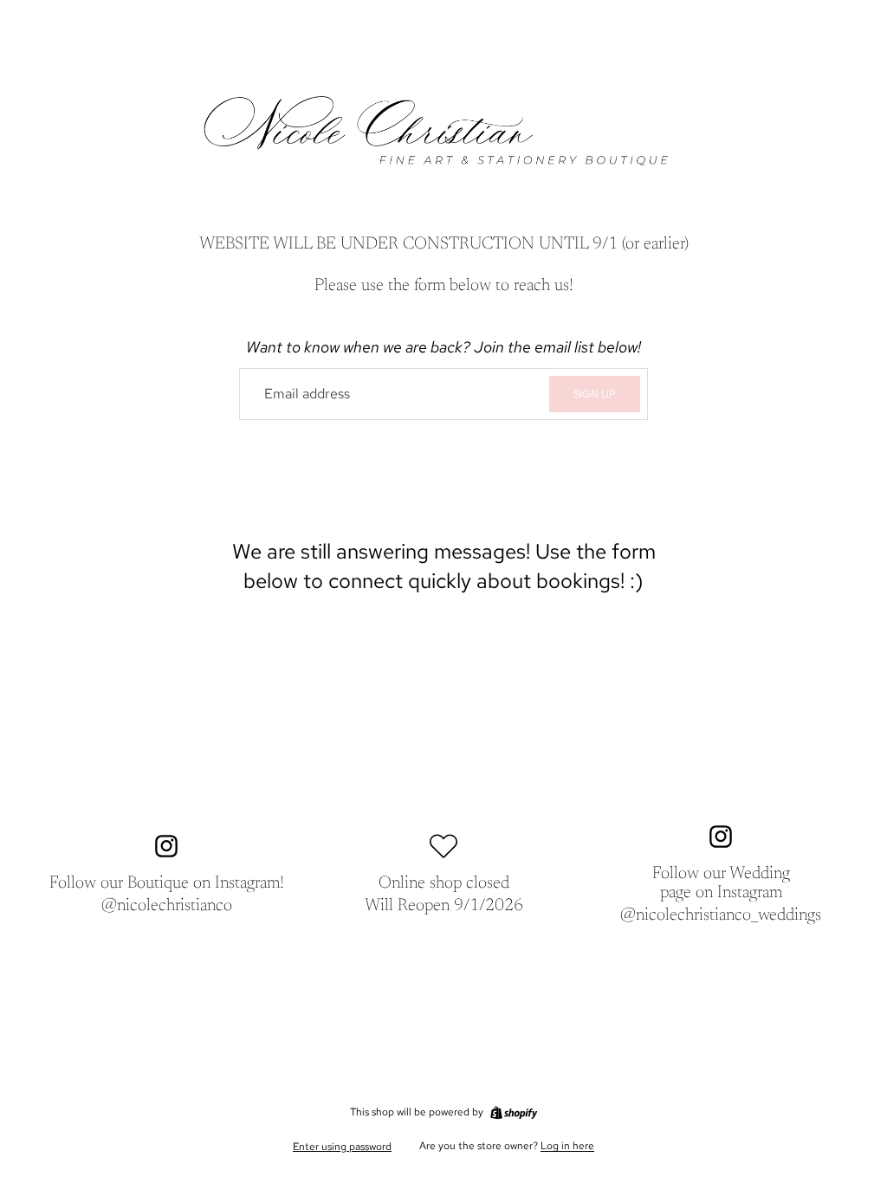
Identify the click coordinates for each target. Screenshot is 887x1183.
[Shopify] (513, 1113)
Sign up (594, 394)
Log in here (567, 1146)
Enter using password (342, 1147)
